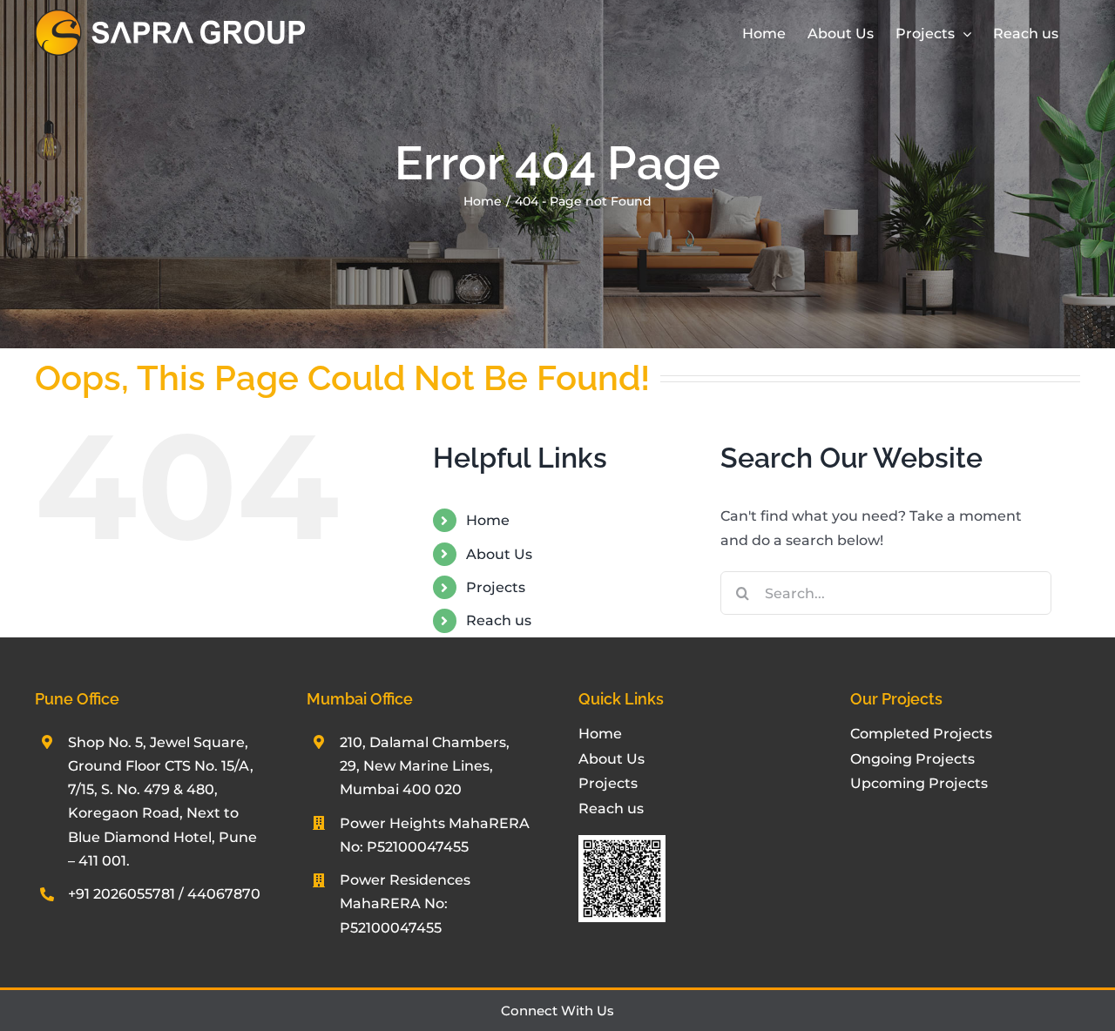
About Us (499, 554)
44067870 (223, 894)
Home (488, 520)
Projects (495, 587)
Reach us (498, 620)
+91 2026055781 (121, 894)
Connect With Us (557, 1010)
